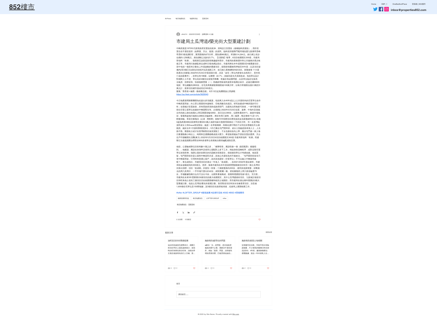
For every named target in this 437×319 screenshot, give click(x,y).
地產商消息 (194, 18)
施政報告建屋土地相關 (252, 240)
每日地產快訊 (180, 18)
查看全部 (269, 232)
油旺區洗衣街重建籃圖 (178, 240)
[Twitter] (375, 9)
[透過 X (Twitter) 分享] (183, 212)
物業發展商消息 (183, 198)
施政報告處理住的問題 (215, 240)
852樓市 (22, 7)
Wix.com (235, 314)
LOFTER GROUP (212, 198)
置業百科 (205, 18)
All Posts (168, 18)
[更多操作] (259, 34)
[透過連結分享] (194, 212)
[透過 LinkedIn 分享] (189, 212)
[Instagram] (386, 9)
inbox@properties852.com (408, 10)
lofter (224, 198)
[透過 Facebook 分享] (177, 212)
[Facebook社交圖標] (381, 9)
